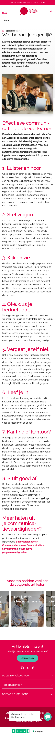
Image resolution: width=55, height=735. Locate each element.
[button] (48, 717)
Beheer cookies (42, 713)
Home (6, 20)
